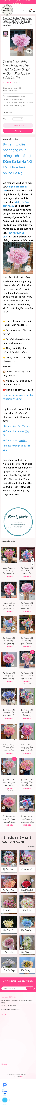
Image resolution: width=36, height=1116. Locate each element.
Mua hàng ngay (18, 3)
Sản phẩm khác (8, 541)
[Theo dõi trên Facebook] (32, 559)
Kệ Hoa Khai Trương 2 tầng (15, 869)
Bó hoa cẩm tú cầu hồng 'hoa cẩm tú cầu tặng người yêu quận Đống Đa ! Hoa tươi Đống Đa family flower (27, 605)
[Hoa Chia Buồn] (27, 945)
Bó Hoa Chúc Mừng (11, 890)
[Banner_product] (18, 521)
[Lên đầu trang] (32, 568)
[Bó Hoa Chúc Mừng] (9, 884)
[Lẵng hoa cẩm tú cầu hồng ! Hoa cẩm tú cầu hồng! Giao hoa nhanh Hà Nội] (9, 555)
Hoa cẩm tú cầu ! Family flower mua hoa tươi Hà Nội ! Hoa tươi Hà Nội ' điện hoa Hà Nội (9, 747)
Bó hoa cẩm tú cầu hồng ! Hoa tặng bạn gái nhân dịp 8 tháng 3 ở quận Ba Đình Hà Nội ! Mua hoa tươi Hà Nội (27, 782)
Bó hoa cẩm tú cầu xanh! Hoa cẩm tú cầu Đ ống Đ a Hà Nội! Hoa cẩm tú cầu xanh (9, 712)
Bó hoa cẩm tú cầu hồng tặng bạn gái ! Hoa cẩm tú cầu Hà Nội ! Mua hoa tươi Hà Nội (27, 675)
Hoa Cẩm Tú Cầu (28, 930)
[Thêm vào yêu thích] (7, 112)
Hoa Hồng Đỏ (27, 890)
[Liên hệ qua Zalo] (4, 1091)
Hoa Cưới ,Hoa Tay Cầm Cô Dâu (16, 930)
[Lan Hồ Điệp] (9, 964)
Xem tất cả (31, 846)
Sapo (21, 1076)
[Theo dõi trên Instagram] (32, 565)
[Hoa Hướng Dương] (27, 965)
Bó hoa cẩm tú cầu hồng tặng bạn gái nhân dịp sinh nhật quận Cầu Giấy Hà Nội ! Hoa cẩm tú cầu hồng (9, 819)
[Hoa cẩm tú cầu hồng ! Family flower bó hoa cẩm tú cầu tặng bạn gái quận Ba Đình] (9, 590)
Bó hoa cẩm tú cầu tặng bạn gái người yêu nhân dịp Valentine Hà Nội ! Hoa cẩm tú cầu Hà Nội (27, 819)
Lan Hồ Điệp (9, 970)
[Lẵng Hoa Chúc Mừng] (27, 857)
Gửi (30, 988)
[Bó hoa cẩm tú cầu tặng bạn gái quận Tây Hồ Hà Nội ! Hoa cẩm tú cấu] (9, 625)
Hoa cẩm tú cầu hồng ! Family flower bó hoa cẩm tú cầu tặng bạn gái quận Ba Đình (8, 605)
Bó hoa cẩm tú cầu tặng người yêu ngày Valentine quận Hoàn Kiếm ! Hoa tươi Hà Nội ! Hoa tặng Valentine (9, 782)
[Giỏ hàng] (30, 11)
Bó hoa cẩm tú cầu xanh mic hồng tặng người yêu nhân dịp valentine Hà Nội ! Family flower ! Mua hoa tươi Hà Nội (27, 712)
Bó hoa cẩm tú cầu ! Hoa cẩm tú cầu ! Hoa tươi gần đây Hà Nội (27, 571)
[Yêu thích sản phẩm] (27, 11)
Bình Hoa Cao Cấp (11, 910)
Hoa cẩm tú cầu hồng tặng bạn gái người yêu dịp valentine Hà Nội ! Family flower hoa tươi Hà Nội (27, 747)
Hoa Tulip (27, 910)
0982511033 (12, 1006)
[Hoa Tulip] (27, 904)
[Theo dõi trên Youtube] (32, 562)
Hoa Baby (9, 952)
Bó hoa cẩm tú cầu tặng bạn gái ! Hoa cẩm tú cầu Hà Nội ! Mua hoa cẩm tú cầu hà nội (27, 640)
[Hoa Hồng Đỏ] (27, 883)
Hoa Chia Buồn (27, 952)
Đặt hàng (9, 659)
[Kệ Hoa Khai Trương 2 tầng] (9, 861)
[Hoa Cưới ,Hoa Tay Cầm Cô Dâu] (9, 924)
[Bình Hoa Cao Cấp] (9, 904)
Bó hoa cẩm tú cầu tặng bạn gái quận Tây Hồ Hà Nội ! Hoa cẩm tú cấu (9, 640)
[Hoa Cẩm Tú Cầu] (27, 924)
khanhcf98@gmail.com (12, 1009)
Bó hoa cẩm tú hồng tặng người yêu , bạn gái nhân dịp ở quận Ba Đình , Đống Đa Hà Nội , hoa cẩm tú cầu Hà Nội (9, 675)
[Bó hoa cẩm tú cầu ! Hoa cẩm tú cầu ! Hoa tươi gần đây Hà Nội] (27, 555)
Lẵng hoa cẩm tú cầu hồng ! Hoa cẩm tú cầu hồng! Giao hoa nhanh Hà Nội (9, 571)
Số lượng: (6, 119)
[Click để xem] (21, 42)
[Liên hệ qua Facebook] (4, 1084)
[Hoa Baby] (9, 944)
